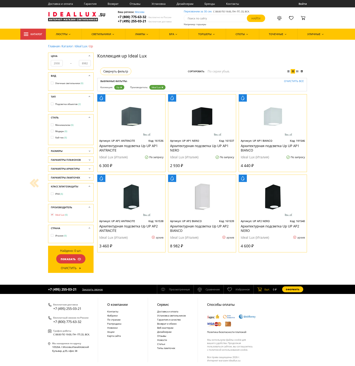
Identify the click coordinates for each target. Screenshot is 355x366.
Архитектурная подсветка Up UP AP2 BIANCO (199, 228)
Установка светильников (171, 315)
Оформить (293, 289)
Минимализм (64, 125)
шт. (267, 289)
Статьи (161, 344)
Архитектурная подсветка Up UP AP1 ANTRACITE (128, 148)
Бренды (209, 4)
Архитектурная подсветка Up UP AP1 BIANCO (270, 148)
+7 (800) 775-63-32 (144, 17)
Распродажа (114, 323)
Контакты (232, 4)
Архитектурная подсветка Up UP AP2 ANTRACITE (128, 228)
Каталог (36, 34)
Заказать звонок (92, 289)
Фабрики (112, 315)
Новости (162, 340)
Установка (158, 4)
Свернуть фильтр (115, 71)
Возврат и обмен (167, 323)
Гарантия (90, 4)
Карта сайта (114, 336)
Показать (68, 259)
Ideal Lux (81, 46)
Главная (54, 46)
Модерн (61, 131)
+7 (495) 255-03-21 (145, 21)
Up (117, 87)
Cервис (163, 304)
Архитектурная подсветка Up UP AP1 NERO (199, 148)
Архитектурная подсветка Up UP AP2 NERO (270, 228)
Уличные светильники (69, 83)
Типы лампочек (166, 348)
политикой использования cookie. (228, 349)
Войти (303, 4)
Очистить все (294, 81)
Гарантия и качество (169, 319)
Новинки (112, 327)
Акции (110, 331)
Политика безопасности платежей (226, 332)
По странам (114, 319)
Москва (139, 12)
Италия (61, 235)
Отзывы (135, 4)
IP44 (59, 193)
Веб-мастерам (165, 327)
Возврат (113, 4)
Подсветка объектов (68, 104)
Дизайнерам (185, 4)
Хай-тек (61, 137)
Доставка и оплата (60, 4)
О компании (117, 304)
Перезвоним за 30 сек (198, 11)
